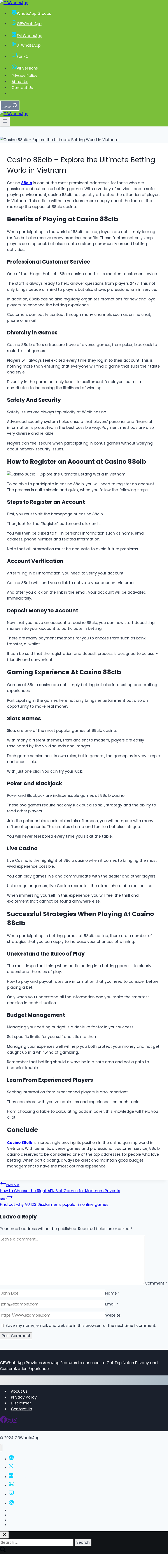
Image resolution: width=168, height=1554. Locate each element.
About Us (20, 81)
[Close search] (4, 1535)
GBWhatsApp (29, 23)
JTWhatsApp (28, 45)
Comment (156, 1283)
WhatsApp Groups (34, 13)
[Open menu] (5, 121)
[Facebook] (3, 1421)
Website (113, 1315)
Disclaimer (21, 1403)
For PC (22, 56)
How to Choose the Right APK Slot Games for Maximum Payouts (60, 1188)
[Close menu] (1, 1447)
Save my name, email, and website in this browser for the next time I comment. (80, 1325)
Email (111, 1304)
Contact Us (22, 87)
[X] (9, 1421)
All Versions (27, 68)
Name (112, 1293)
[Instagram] (14, 1421)
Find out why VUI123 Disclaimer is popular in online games (54, 1202)
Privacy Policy (24, 75)
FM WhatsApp (29, 35)
